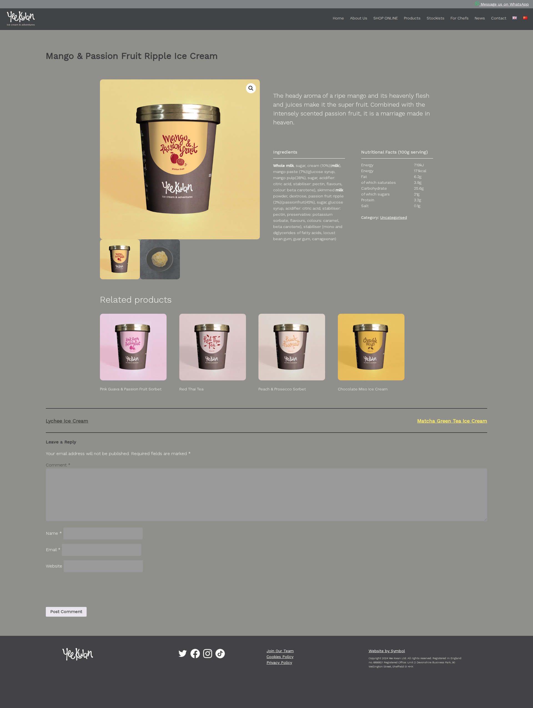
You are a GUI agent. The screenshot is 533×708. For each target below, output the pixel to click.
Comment (58, 465)
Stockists (435, 18)
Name (54, 533)
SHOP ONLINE (385, 18)
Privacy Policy (279, 662)
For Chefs (460, 18)
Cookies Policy (279, 656)
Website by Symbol (387, 651)
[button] (251, 88)
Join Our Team (280, 651)
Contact (498, 18)
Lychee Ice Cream (67, 421)
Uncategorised (393, 217)
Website (54, 566)
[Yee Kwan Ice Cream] (29, 19)
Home (338, 18)
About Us (358, 18)
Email (53, 549)
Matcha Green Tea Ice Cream (452, 421)
